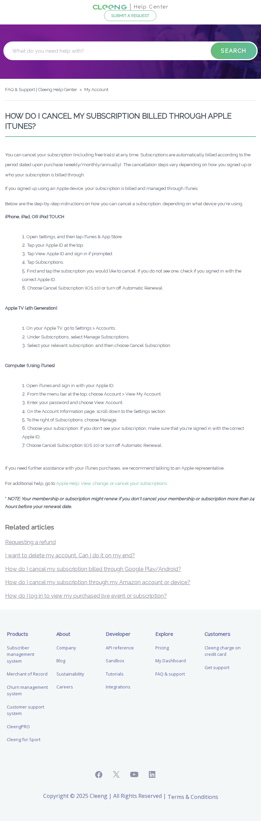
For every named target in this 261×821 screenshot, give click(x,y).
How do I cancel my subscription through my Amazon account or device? (97, 582)
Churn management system (27, 690)
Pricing (162, 648)
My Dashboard (170, 661)
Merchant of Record (27, 674)
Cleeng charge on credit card (223, 651)
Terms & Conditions (193, 797)
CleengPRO (18, 726)
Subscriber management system (20, 654)
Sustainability (70, 674)
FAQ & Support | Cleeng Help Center (41, 89)
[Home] (110, 6)
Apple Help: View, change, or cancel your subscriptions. (112, 483)
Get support (217, 667)
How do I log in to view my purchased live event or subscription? (86, 596)
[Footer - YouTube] (139, 774)
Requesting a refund (30, 542)
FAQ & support (170, 674)
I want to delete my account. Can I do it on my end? (70, 555)
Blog (60, 661)
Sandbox (115, 661)
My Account (96, 89)
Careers (64, 687)
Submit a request (130, 15)
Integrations (118, 687)
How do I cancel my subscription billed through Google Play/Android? (93, 569)
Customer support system (25, 710)
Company (66, 648)
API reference (120, 648)
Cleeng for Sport (23, 739)
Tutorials (115, 674)
